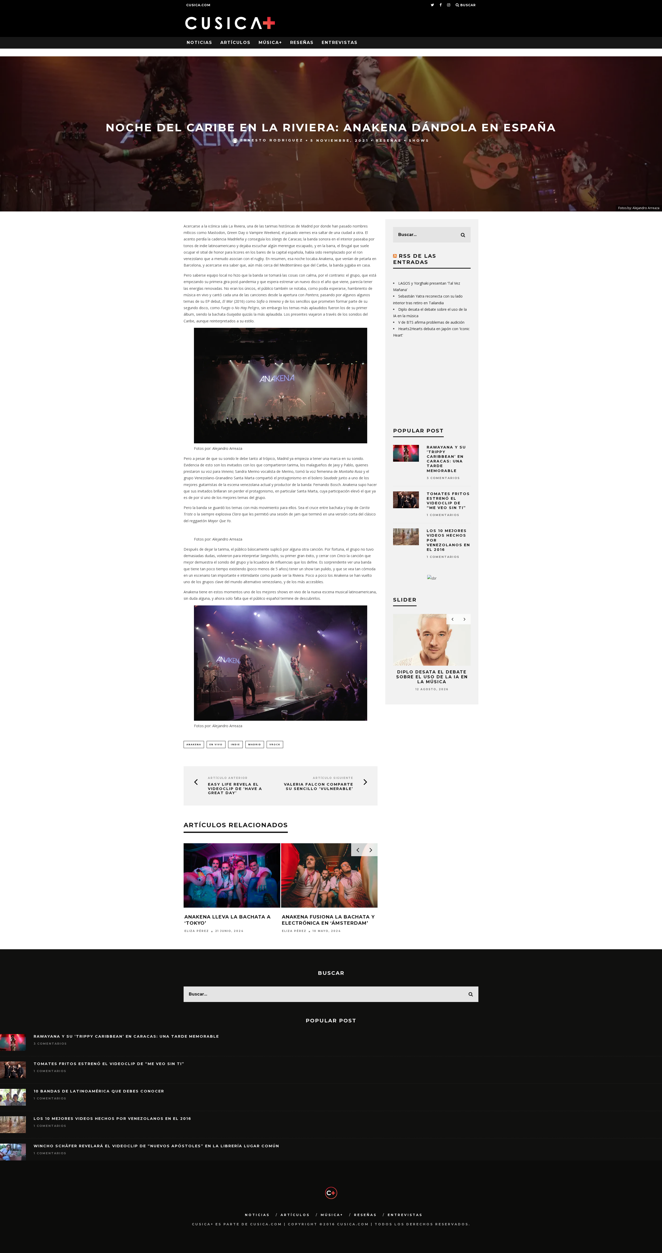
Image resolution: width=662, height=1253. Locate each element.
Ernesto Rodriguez (272, 140)
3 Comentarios (443, 478)
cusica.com (198, 5)
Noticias (199, 42)
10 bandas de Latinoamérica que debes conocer (99, 1091)
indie (235, 744)
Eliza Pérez (196, 931)
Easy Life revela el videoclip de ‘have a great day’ (235, 788)
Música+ (270, 42)
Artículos (235, 42)
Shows (419, 140)
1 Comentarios (443, 515)
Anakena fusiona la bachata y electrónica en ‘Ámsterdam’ (328, 920)
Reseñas (302, 42)
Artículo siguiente (333, 778)
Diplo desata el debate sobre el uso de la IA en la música (432, 677)
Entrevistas (340, 42)
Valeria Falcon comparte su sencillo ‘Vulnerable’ (318, 786)
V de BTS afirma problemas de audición (431, 322)
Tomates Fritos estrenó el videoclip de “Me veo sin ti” (448, 500)
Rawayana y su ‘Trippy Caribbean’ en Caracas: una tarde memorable (446, 459)
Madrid (254, 744)
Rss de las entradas (414, 259)
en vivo (216, 744)
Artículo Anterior (228, 778)
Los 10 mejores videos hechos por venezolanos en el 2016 (112, 1118)
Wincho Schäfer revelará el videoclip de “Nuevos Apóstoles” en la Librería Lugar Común (156, 1146)
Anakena (193, 744)
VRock (274, 744)
